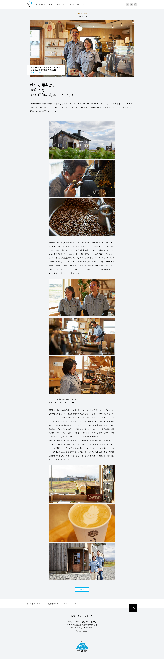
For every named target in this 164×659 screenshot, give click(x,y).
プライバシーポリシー (82, 631)
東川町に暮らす (62, 4)
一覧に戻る (82, 589)
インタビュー (74, 4)
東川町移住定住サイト (44, 4)
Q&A (83, 4)
